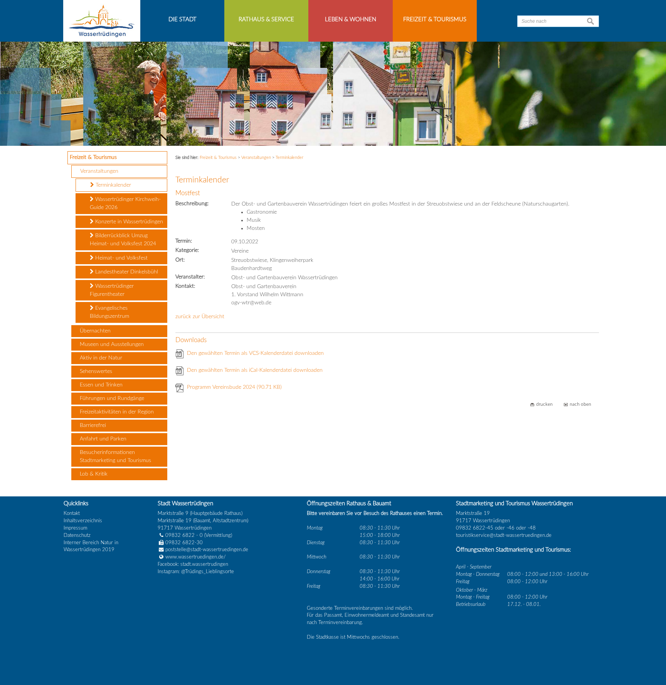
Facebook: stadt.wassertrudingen (193, 564)
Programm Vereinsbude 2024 (234, 387)
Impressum (75, 528)
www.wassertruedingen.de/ (195, 557)
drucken (544, 404)
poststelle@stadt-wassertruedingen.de (206, 549)
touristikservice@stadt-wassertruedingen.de (504, 535)
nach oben (580, 404)
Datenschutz (77, 535)
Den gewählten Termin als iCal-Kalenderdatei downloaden (255, 370)
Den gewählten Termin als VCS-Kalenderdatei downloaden (255, 353)
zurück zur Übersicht (199, 316)
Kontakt (72, 513)
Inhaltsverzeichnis (83, 520)
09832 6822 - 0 (184, 535)
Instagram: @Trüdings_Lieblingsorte (196, 571)
